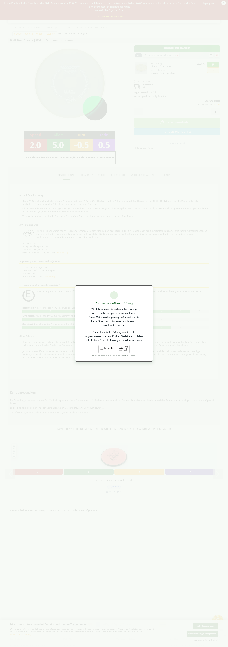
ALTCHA (126, 350)
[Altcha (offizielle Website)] (126, 349)
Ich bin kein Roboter (114, 348)
